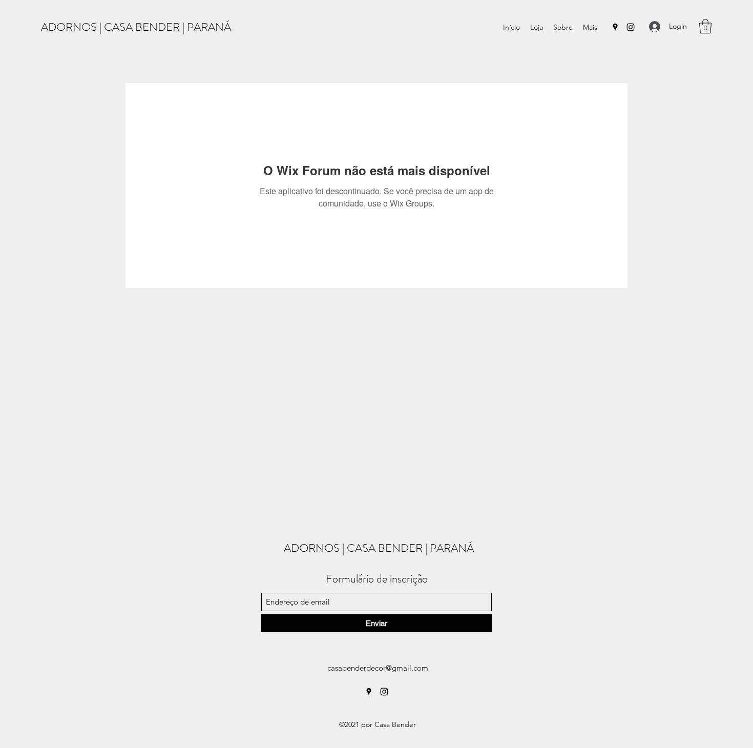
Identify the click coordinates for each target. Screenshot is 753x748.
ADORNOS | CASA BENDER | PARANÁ (136, 27)
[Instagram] (630, 27)
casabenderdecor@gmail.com (377, 668)
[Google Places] (615, 27)
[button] (705, 26)
